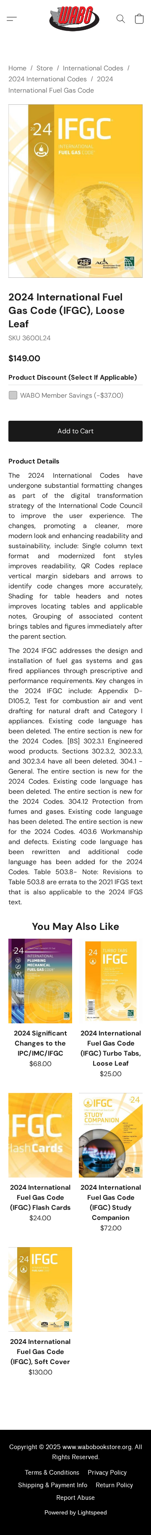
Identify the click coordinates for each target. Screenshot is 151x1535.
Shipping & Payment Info (52, 1485)
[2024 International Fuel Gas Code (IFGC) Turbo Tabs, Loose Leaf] (111, 981)
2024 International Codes (47, 79)
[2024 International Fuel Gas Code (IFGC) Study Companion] (111, 1135)
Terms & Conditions (52, 1472)
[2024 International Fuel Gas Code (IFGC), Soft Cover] (40, 1289)
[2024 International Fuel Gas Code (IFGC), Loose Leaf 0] (75, 191)
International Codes (93, 68)
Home (17, 68)
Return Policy (114, 1485)
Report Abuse (75, 1497)
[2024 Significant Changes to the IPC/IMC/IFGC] (40, 981)
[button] (76, 19)
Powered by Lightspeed (75, 1512)
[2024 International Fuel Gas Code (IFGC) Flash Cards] (40, 1135)
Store (44, 68)
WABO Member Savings (71, 395)
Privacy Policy (107, 1472)
